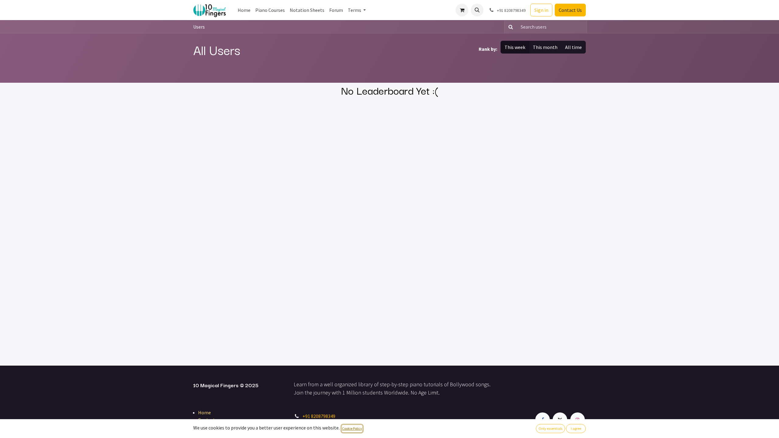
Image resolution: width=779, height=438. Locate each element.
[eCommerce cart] (462, 10)
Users (199, 27)
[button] (477, 10)
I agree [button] (576, 428)
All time (573, 47)
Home (204, 412)
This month (545, 47)
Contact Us (570, 10)
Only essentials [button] (550, 428)
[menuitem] (244, 10)
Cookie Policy (352, 428)
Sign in (541, 10)
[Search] (510, 26)
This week (515, 47)
